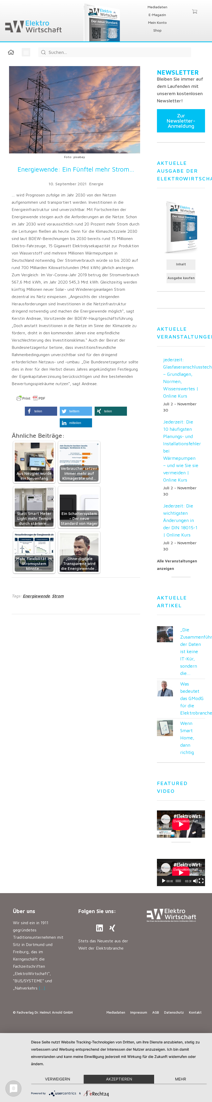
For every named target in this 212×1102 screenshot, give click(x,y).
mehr (180, 1079)
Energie (96, 183)
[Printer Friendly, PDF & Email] (31, 398)
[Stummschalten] (195, 881)
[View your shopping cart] (195, 12)
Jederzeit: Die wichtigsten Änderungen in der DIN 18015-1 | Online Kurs (180, 520)
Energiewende (36, 596)
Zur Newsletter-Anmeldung (180, 120)
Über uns (24, 911)
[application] (181, 872)
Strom (58, 596)
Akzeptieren (119, 1079)
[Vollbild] (201, 881)
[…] (42, 988)
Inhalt (181, 264)
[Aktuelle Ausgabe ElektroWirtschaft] (181, 227)
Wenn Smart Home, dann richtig (187, 737)
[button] (26, 52)
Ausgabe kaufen (181, 278)
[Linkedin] (99, 928)
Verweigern (57, 1079)
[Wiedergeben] (163, 881)
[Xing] (112, 928)
